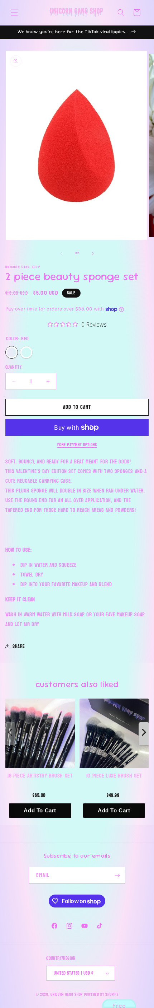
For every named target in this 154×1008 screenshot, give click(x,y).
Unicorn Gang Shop (66, 994)
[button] (14, 12)
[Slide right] (93, 253)
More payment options (77, 445)
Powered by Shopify (101, 994)
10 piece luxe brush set (114, 775)
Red (11, 352)
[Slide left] (61, 253)
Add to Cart (40, 810)
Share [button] (19, 646)
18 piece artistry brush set (40, 775)
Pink (26, 352)
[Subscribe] (117, 875)
